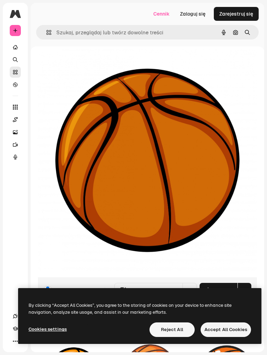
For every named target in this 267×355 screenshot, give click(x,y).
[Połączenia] (15, 316)
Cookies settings (48, 329)
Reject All (172, 329)
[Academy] (15, 328)
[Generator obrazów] (15, 132)
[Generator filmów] (15, 144)
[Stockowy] (15, 72)
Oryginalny (85, 62)
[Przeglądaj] (15, 84)
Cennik (161, 14)
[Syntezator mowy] (15, 157)
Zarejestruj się (236, 14)
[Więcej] (15, 341)
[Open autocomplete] (46, 32)
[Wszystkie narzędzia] (15, 107)
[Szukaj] (15, 59)
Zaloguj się (192, 14)
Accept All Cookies (225, 329)
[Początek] (15, 47)
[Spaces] (15, 119)
